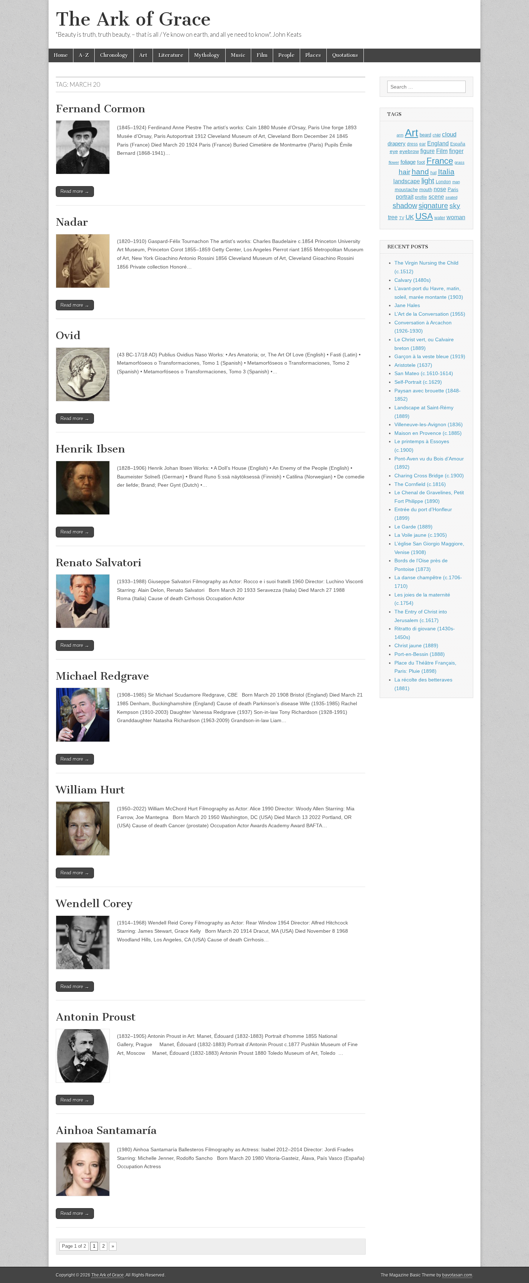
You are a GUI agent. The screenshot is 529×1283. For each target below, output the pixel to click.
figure (427, 151)
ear (422, 144)
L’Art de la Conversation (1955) (429, 314)
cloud (449, 134)
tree (393, 217)
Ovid (68, 335)
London (443, 181)
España (457, 144)
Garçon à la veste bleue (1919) (429, 356)
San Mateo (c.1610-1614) (423, 373)
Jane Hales (407, 305)
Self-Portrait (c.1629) (418, 382)
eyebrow (409, 151)
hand (420, 171)
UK (410, 217)
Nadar (72, 222)
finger (456, 151)
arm (400, 135)
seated (451, 197)
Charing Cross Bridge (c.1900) (429, 475)
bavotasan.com (457, 1275)
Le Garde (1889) (413, 527)
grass (460, 162)
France (439, 161)
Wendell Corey (94, 903)
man (456, 182)
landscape (406, 181)
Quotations (345, 55)
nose (440, 189)
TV (401, 218)
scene (436, 197)
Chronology (114, 55)
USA (424, 216)
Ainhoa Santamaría (106, 1130)
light (427, 181)
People (286, 55)
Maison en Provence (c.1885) (428, 433)
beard (425, 135)
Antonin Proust (96, 1016)
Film (262, 55)
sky (454, 206)
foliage (408, 162)
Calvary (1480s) (412, 280)
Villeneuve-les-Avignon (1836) (428, 424)
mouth (425, 189)
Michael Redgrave (102, 676)
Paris (453, 189)
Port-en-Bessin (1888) (419, 654)
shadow (405, 206)
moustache (406, 189)
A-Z (84, 55)
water (439, 217)
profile (421, 197)
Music (238, 55)
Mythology (207, 55)
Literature (170, 55)
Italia (446, 171)
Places (313, 55)
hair (404, 172)
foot (421, 162)
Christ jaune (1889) (416, 645)
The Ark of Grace (133, 19)
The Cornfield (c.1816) (420, 484)
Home (61, 55)
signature (433, 206)
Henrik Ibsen (90, 448)
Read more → (74, 191)
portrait (404, 196)
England (438, 143)
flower (394, 162)
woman (456, 217)
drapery (397, 143)
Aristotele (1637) (413, 365)
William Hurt (90, 789)
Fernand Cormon (100, 108)
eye (394, 151)
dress (412, 144)
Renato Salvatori (98, 562)
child (436, 135)
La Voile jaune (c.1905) (420, 535)
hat (433, 172)
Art (143, 55)
